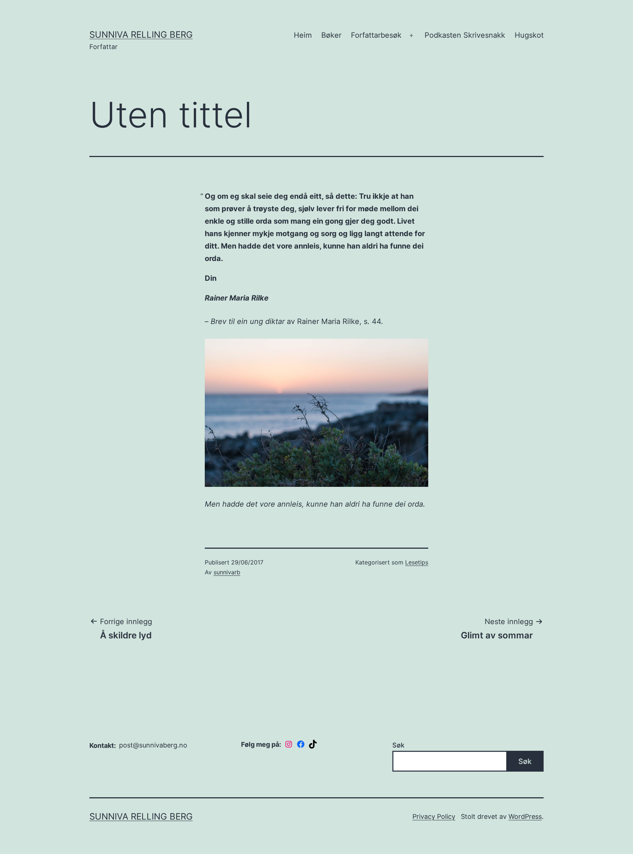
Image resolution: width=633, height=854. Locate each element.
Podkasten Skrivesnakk (465, 35)
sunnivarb (227, 572)
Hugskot (529, 35)
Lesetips (416, 562)
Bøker (331, 35)
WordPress (525, 816)
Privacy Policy (433, 816)
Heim (303, 35)
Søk (398, 745)
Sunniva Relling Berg (141, 34)
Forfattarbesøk (376, 35)
